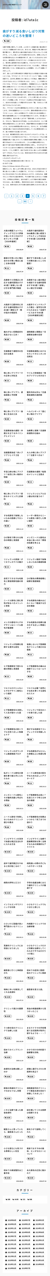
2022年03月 (12, 1240)
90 (25, 201)
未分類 (16, 1199)
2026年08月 (12, 1220)
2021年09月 (40, 1244)
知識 (30, 1199)
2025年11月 (12, 1228)
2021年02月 (40, 1252)
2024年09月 (26, 1232)
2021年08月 (12, 1248)
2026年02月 (12, 1224)
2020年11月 (40, 1256)
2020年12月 (26, 1256)
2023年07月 (12, 1236)
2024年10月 (12, 1232)
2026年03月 (40, 1220)
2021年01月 (12, 1256)
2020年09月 (12, 1260)
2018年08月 (12, 1268)
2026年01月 (26, 1224)
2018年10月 (26, 1264)
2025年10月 (26, 1228)
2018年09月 (40, 1264)
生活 (24, 1199)
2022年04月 (40, 1236)
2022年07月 (26, 1236)
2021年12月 (12, 1244)
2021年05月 (12, 1252)
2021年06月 (40, 1248)
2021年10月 (26, 1244)
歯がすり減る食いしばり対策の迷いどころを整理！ (24, 33)
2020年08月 (26, 1260)
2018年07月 (26, 1268)
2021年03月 (26, 1252)
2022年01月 (40, 1240)
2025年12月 (40, 1224)
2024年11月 (40, 1228)
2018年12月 (12, 1264)
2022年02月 (26, 1240)
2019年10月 (40, 1260)
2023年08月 (40, 1232)
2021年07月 (26, 1248)
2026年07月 (26, 1220)
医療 (9, 1199)
